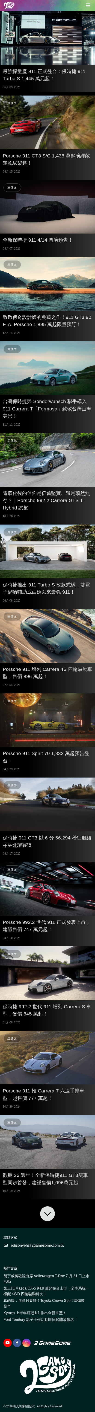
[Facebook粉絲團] (17, 1343)
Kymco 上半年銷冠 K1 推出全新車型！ (34, 1313)
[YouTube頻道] (7, 1343)
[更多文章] (47, 1213)
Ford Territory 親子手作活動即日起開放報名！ (40, 1320)
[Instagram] (26, 1343)
